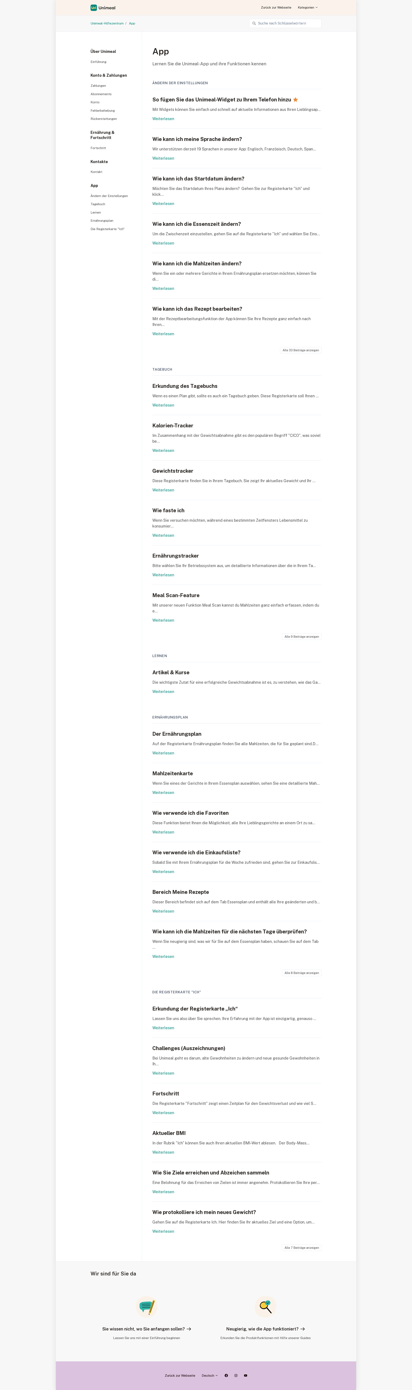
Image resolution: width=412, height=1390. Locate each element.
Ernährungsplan (170, 717)
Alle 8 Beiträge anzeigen (302, 973)
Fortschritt (98, 148)
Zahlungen (98, 85)
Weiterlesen (163, 118)
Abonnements (101, 94)
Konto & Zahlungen (109, 75)
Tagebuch (162, 369)
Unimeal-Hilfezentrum (107, 23)
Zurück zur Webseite (276, 7)
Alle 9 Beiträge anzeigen (302, 636)
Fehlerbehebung (103, 110)
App (132, 23)
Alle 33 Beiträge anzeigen (301, 350)
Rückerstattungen (104, 119)
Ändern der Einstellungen (180, 83)
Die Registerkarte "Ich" (176, 992)
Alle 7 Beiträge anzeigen (302, 1247)
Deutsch (208, 1375)
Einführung (98, 62)
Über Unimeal (103, 51)
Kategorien (306, 7)
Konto (95, 102)
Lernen (159, 656)
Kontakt (96, 172)
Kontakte (99, 161)
